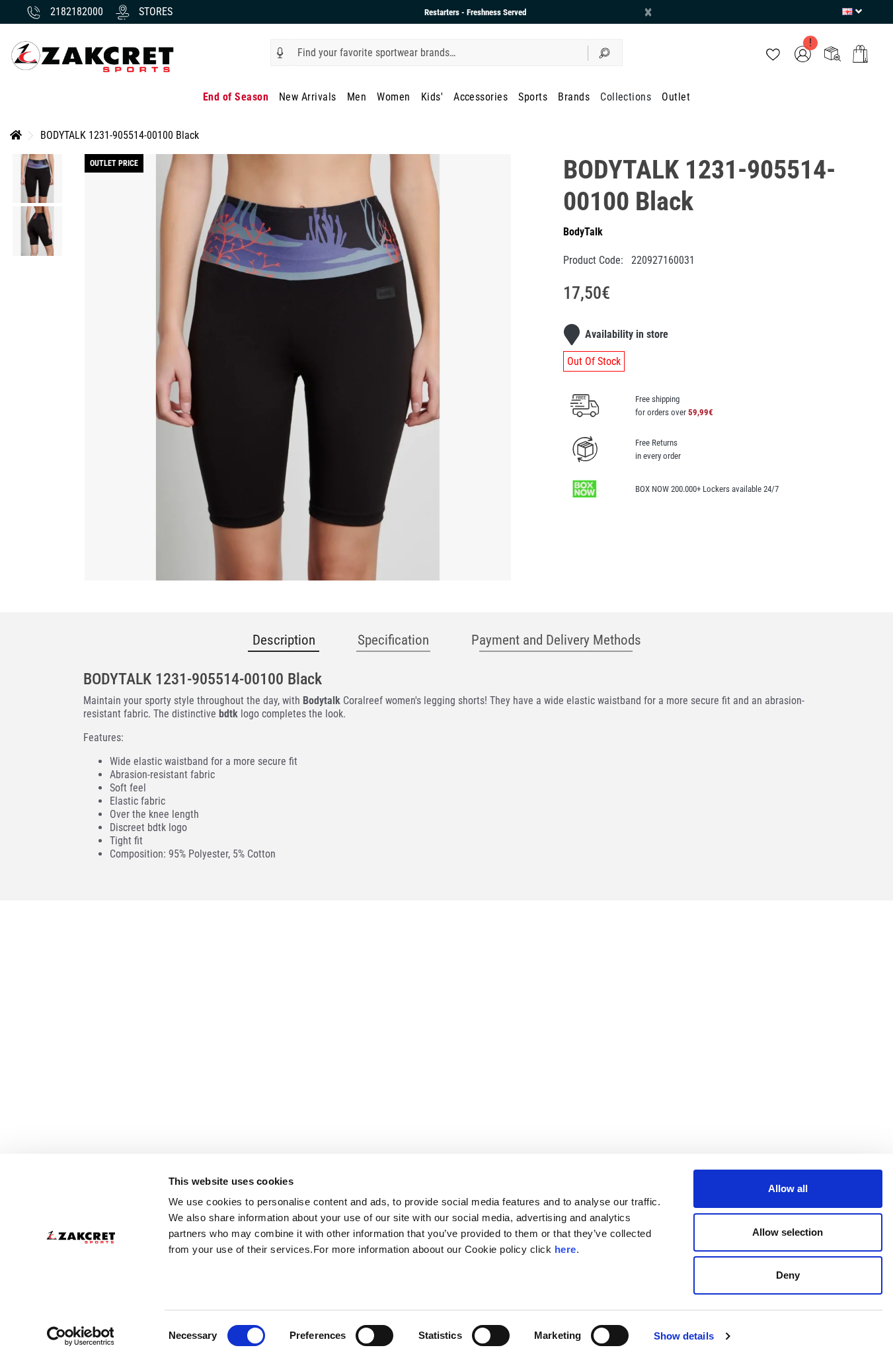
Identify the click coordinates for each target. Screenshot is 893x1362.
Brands (574, 97)
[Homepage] (16, 135)
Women (393, 97)
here (565, 1249)
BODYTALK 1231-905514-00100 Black (119, 135)
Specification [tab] (393, 640)
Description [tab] (283, 640)
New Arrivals (307, 97)
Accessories (480, 97)
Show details (684, 1336)
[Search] (605, 52)
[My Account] (802, 53)
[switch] (374, 1335)
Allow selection (787, 1232)
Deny (788, 1275)
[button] (280, 53)
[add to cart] (860, 54)
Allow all (788, 1188)
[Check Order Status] (832, 53)
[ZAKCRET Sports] (92, 56)
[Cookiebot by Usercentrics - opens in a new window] (80, 1336)
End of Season (235, 97)
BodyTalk (583, 231)
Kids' (432, 97)
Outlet (676, 97)
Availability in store (626, 334)
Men (356, 97)
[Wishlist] (773, 53)
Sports (532, 97)
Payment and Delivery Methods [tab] (556, 640)
